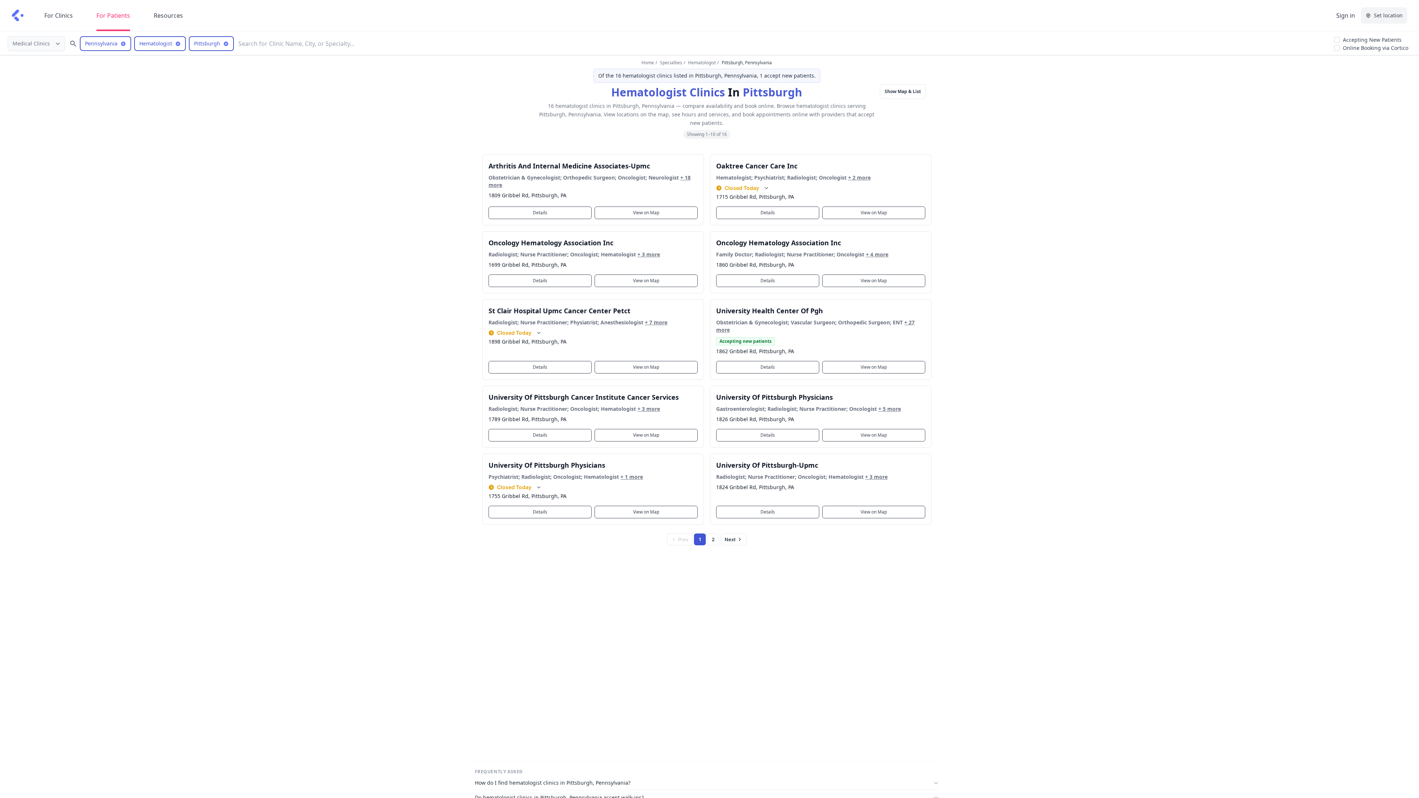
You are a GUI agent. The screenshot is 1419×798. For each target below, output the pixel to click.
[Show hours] (766, 188)
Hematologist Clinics (668, 92)
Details (540, 212)
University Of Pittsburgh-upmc (767, 465)
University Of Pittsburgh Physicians (774, 397)
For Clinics (58, 15)
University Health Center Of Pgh (769, 310)
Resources (168, 15)
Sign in (1345, 15)
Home (648, 62)
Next (730, 539)
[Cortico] (18, 15)
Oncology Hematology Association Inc (551, 242)
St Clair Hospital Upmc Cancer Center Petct (559, 310)
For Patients (113, 15)
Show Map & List (903, 91)
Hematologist (702, 62)
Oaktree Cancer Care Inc (756, 165)
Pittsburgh (772, 92)
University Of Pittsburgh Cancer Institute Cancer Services (584, 397)
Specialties (671, 62)
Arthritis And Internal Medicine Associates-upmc (569, 165)
